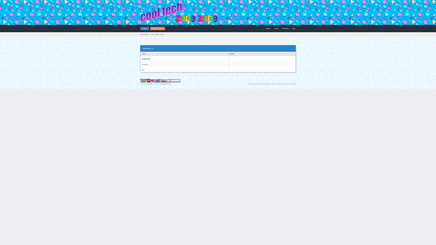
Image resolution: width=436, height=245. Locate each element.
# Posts (231, 54)
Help (293, 28)
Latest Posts (145, 34)
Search (276, 28)
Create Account (157, 28)
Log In (144, 28)
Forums (267, 28)
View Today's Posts (157, 34)
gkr (143, 70)
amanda (145, 64)
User (144, 54)
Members (285, 28)
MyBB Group (166, 84)
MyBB (150, 84)
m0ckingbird (265, 84)
